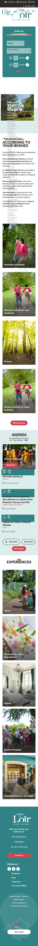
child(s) (22, 65)
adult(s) (22, 58)
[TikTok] (13, 869)
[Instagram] (18, 869)
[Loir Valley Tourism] (22, 14)
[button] (33, 11)
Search (19, 72)
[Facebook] (9, 869)
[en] (33, 11)
